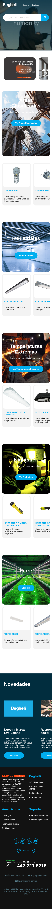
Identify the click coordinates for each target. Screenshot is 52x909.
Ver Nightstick (26, 477)
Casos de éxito (8, 820)
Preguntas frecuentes (38, 815)
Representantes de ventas (37, 788)
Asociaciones (35, 797)
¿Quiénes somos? (37, 782)
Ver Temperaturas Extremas (26, 369)
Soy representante (39, 875)
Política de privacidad (38, 820)
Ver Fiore (26, 588)
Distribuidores (35, 793)
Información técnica (10, 824)
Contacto (35, 5)
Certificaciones (8, 828)
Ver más (14, 755)
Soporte (26, 5)
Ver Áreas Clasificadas (26, 123)
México (26, 850)
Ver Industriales (26, 255)
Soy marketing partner (27, 881)
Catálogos (6, 815)
